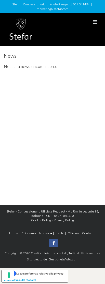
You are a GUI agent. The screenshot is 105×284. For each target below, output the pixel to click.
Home (13, 233)
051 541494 (81, 4)
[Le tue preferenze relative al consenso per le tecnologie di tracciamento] (9, 275)
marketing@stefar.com (53, 9)
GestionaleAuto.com (63, 259)
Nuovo (44, 233)
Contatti (88, 233)
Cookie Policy (41, 220)
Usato (60, 233)
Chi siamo (28, 233)
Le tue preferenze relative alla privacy (39, 273)
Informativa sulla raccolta (20, 279)
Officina (73, 233)
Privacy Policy (64, 220)
